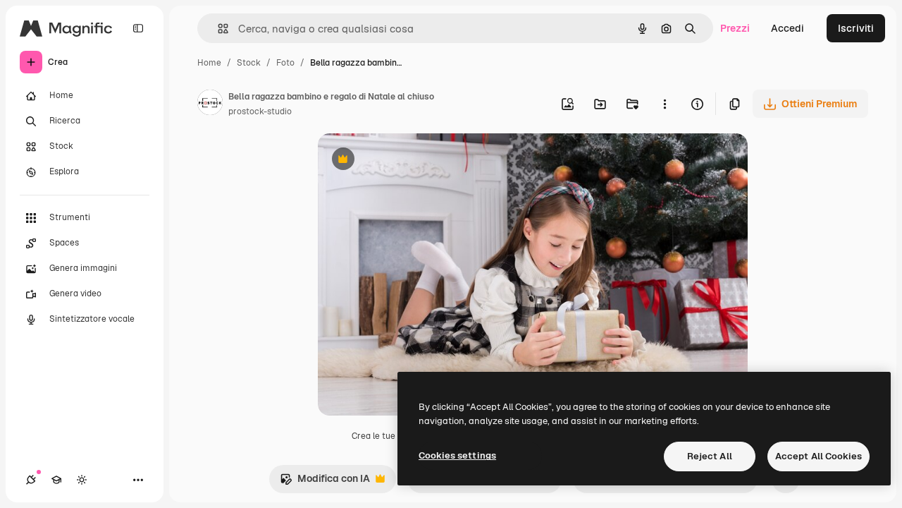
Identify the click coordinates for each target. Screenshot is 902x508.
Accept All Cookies (818, 456)
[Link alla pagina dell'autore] (210, 104)
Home (209, 62)
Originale (410, 160)
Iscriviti (856, 28)
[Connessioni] (31, 479)
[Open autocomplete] (217, 28)
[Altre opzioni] (664, 104)
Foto (285, 62)
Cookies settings (457, 455)
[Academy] (56, 479)
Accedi (787, 28)
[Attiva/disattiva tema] (81, 479)
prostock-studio (260, 111)
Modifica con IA (325, 482)
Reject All (709, 456)
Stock (249, 62)
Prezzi (735, 28)
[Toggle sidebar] (138, 28)
